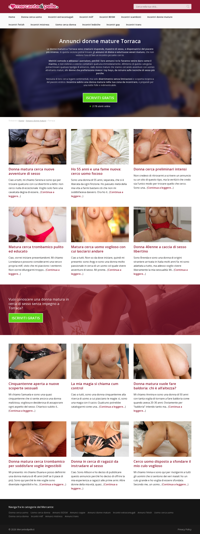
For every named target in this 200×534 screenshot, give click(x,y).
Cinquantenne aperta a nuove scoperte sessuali (34, 385)
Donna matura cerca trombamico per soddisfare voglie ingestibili (37, 463)
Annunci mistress (53, 516)
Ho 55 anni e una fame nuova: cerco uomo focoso (96, 171)
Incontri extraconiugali (124, 512)
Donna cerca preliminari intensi (160, 169)
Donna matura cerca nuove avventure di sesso (31, 171)
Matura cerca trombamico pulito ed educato (36, 248)
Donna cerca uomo (18, 512)
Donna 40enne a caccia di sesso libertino (160, 248)
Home (21, 120)
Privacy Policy (184, 529)
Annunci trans (72, 516)
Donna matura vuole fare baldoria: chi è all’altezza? (155, 385)
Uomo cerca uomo (163, 512)
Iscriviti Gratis (100, 97)
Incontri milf (37, 516)
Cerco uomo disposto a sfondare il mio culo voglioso (162, 463)
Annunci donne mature (36, 120)
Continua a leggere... (160, 187)
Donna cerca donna (19, 516)
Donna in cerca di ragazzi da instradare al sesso (94, 463)
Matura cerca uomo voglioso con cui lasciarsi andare (98, 248)
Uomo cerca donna (40, 512)
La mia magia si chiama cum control (94, 385)
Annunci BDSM (60, 512)
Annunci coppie (77, 512)
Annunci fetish (145, 512)
